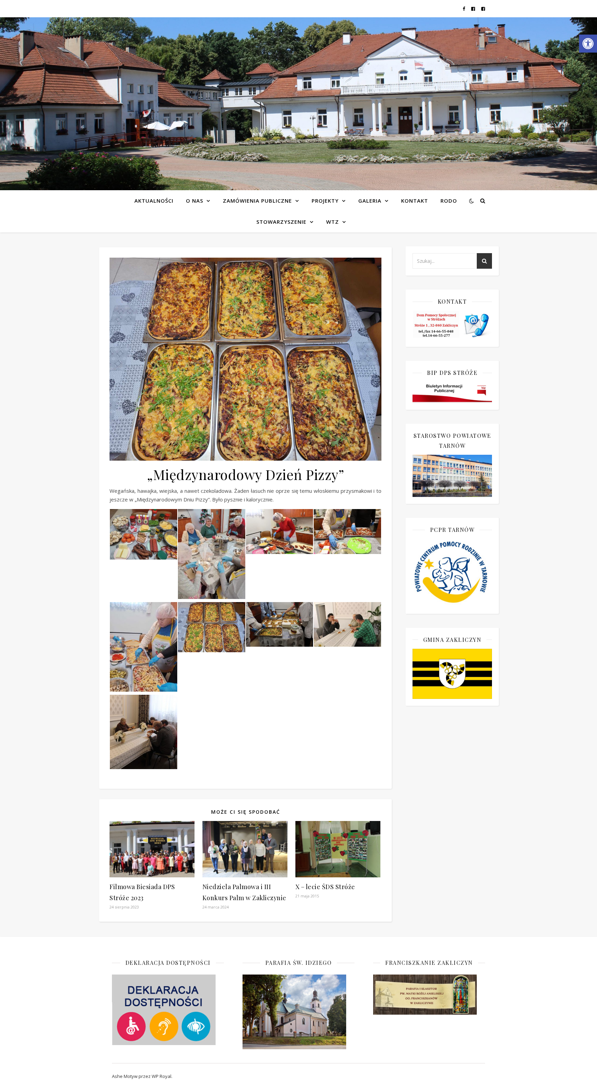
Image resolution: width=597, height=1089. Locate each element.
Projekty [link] (325, 200)
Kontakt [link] (414, 200)
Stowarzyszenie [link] (281, 221)
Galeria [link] (369, 200)
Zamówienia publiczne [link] (257, 200)
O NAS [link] (194, 200)
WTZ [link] (332, 221)
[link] (588, 44)
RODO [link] (448, 200)
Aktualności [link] (153, 200)
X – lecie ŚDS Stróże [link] (325, 887)
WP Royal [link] (161, 1076)
